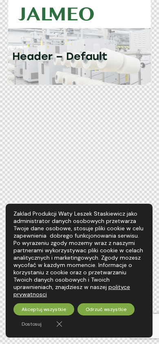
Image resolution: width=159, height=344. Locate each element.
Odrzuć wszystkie (106, 309)
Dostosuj (32, 324)
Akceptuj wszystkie (44, 309)
